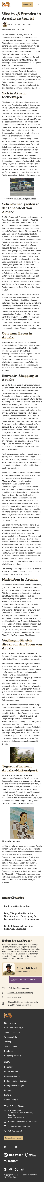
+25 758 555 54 (15, 1131)
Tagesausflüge (10, 1046)
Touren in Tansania (12, 1032)
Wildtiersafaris (10, 1037)
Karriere (7, 1090)
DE (16, 1147)
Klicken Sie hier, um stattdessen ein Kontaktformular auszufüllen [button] (23, 1003)
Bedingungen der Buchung (15, 1081)
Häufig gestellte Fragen (14, 1085)
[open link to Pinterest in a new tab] (5, 1169)
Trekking (7, 1042)
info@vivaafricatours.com (19, 1126)
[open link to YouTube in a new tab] (10, 1169)
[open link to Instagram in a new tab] (22, 1169)
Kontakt (7, 1095)
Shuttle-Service (11, 1071)
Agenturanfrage (11, 1099)
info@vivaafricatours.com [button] (18, 988)
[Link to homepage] (8, 1015)
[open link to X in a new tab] (16, 1169)
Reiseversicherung (12, 1076)
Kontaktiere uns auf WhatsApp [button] (20, 993)
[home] (6, 4)
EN (5, 1147)
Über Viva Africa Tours (13, 1028)
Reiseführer (9, 1067)
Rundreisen (9, 1051)
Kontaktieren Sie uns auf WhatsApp (23, 1121)
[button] (27, 4)
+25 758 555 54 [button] (14, 997)
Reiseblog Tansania (12, 1056)
